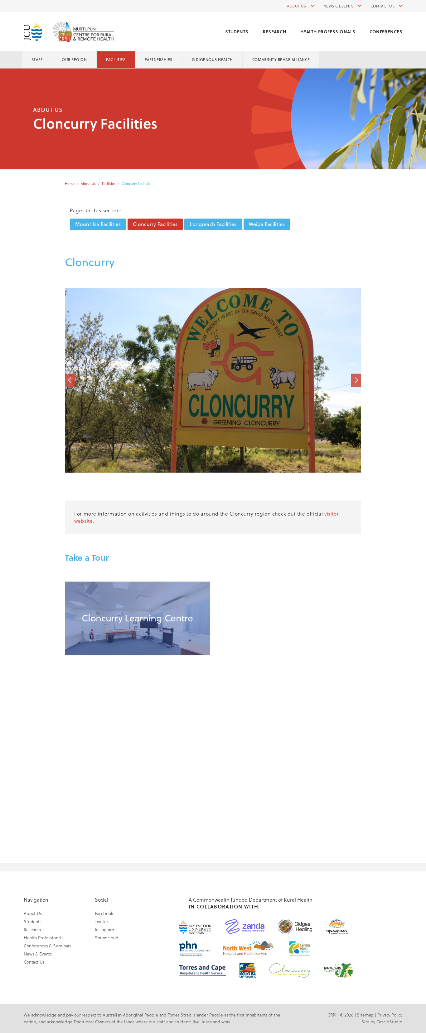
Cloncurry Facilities (155, 224)
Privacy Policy (389, 1015)
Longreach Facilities (213, 224)
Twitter (101, 921)
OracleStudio (389, 1021)
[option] (213, 380)
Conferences (386, 31)
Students (236, 31)
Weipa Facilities (267, 224)
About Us (296, 6)
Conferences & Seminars (47, 945)
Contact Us (382, 6)
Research (274, 31)
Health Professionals (327, 31)
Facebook (104, 913)
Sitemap (365, 1015)
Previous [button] (70, 380)
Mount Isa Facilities (98, 224)
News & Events (338, 6)
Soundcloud (107, 937)
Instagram (104, 929)
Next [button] (356, 380)
